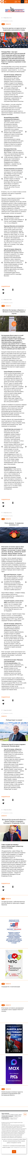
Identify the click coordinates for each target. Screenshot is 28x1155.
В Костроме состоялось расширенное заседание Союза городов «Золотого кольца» (12, 1009)
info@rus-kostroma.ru (13, 1117)
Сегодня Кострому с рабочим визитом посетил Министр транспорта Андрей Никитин (13, 903)
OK (14, 1151)
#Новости (8, 24)
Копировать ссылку (6, 20)
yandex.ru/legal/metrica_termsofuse (18, 1147)
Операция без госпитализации (10, 986)
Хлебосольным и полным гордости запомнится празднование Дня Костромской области (12, 1093)
